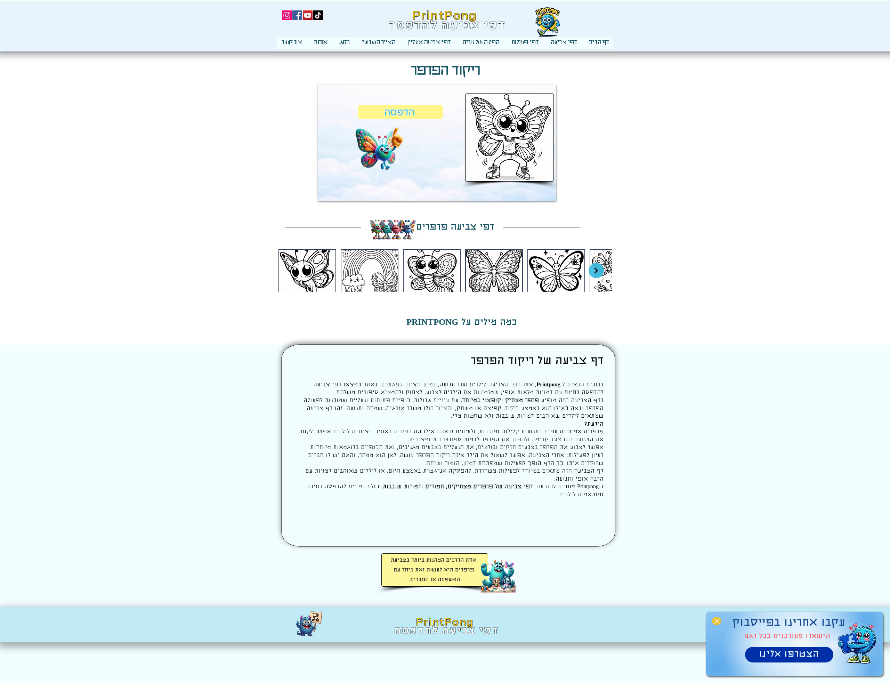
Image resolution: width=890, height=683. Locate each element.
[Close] (716, 621)
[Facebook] (297, 15)
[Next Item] (596, 270)
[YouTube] (308, 15)
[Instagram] (287, 15)
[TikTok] (318, 15)
